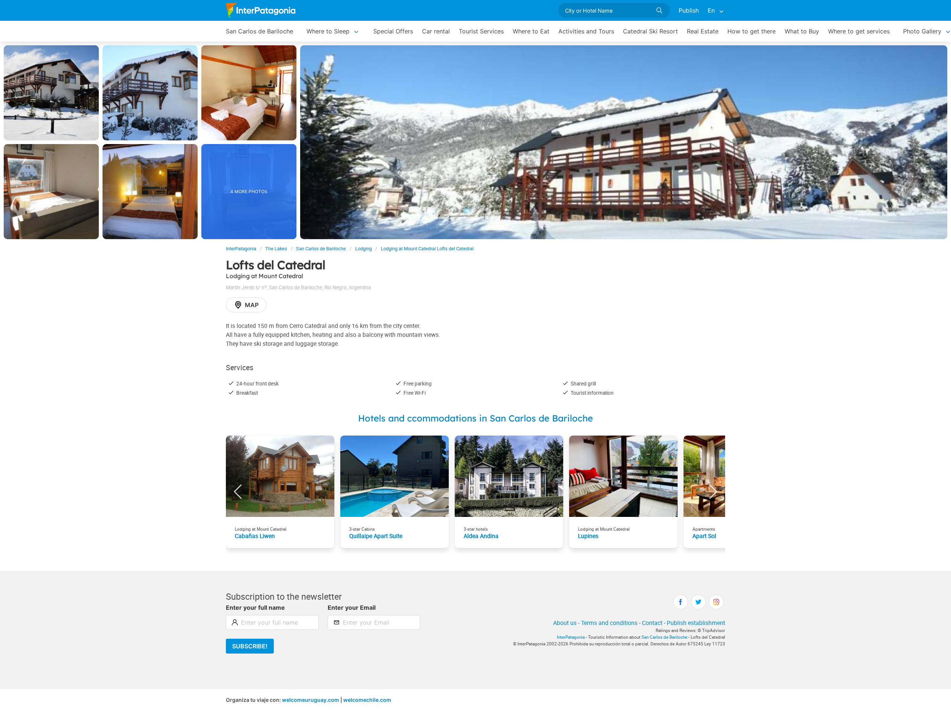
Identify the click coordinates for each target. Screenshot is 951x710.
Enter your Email (352, 607)
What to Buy (802, 31)
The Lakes (276, 248)
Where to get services (859, 31)
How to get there (751, 31)
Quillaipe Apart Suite (375, 536)
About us (565, 623)
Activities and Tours (586, 31)
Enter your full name (255, 607)
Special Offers (393, 31)
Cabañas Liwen (255, 536)
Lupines (588, 536)
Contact (652, 623)
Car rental (436, 31)
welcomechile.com (367, 700)
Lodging (363, 248)
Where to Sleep (328, 31)
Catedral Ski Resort (650, 31)
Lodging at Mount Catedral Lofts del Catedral (427, 248)
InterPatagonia (241, 248)
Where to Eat (531, 31)
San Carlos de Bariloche (259, 31)
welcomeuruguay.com (310, 700)
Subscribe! (249, 646)
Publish (689, 10)
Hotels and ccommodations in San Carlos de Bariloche (475, 418)
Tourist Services (481, 31)
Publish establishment (696, 623)
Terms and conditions (609, 623)
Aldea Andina (481, 536)
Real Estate (702, 31)
